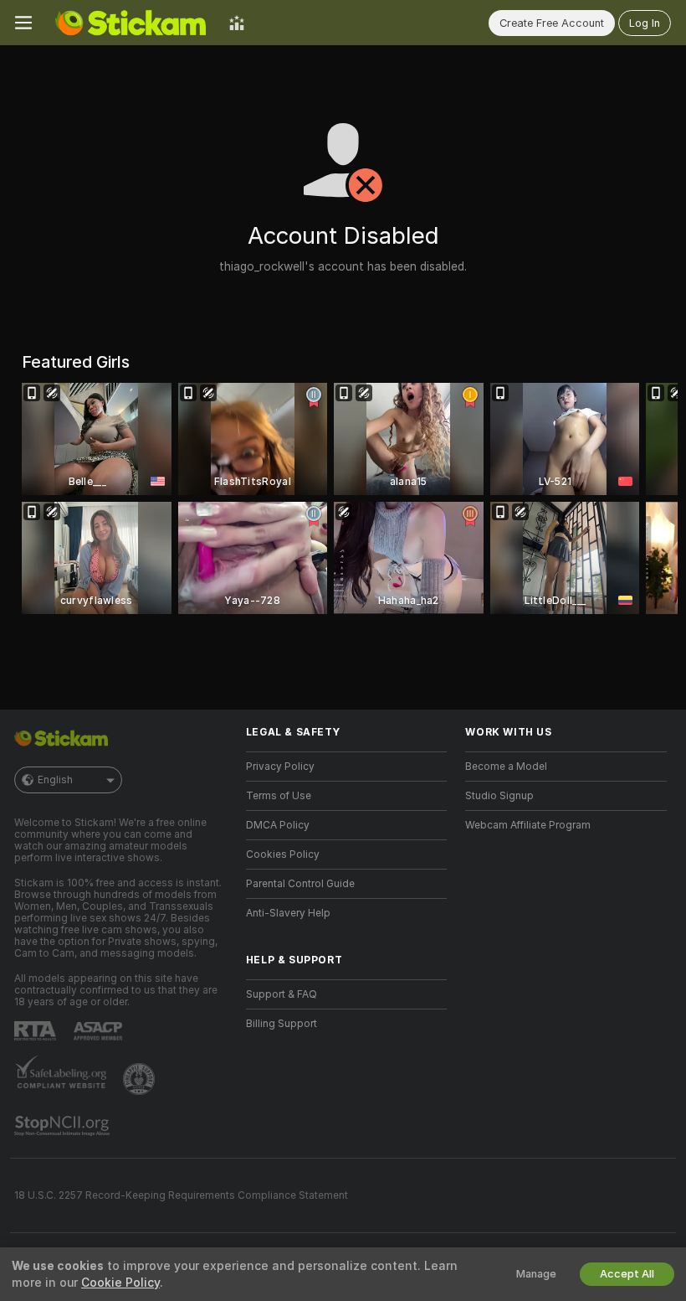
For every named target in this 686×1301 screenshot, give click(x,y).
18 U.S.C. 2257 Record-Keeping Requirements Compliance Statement (181, 1195)
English (55, 780)
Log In (644, 23)
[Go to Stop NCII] (63, 1126)
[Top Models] (236, 22)
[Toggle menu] (23, 22)
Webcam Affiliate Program (528, 825)
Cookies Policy (283, 854)
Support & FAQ (281, 994)
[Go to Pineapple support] (140, 1079)
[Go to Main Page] (130, 22)
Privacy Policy (280, 766)
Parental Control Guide (300, 884)
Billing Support (281, 1024)
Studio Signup (499, 796)
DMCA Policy (278, 825)
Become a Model (506, 766)
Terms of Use (278, 796)
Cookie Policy (120, 1282)
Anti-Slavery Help (288, 913)
